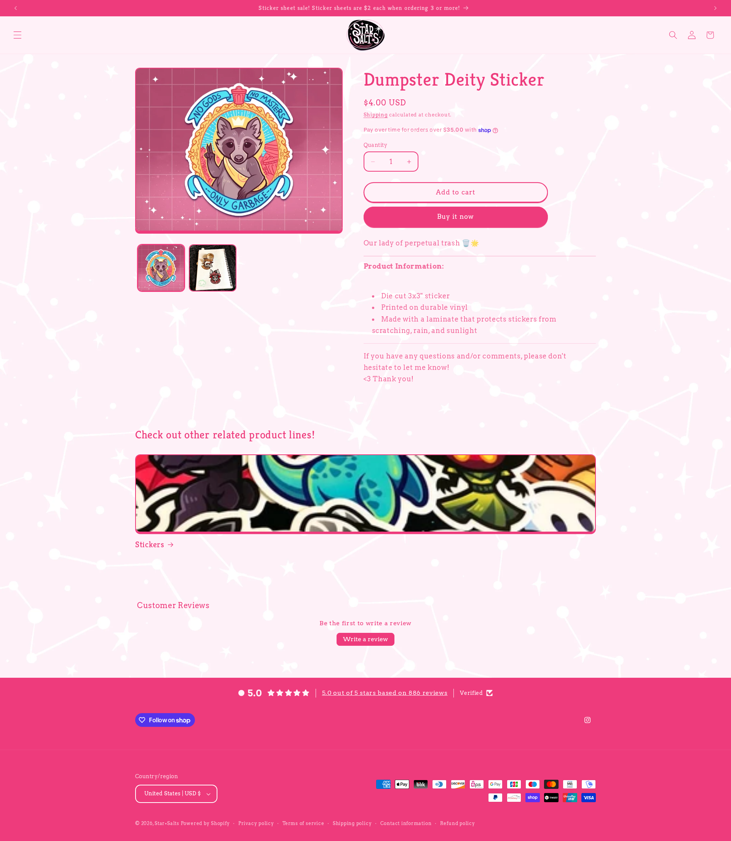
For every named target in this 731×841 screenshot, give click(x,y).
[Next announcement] (715, 8)
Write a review (365, 639)
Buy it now (455, 217)
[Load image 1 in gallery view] (161, 268)
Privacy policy (256, 823)
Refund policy (457, 823)
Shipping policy (352, 823)
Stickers (149, 544)
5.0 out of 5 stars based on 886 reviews (385, 692)
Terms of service (303, 823)
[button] (17, 35)
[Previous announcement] (15, 8)
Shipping (376, 114)
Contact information (406, 823)
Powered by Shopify (205, 823)
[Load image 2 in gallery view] (212, 268)
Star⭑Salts (167, 823)
